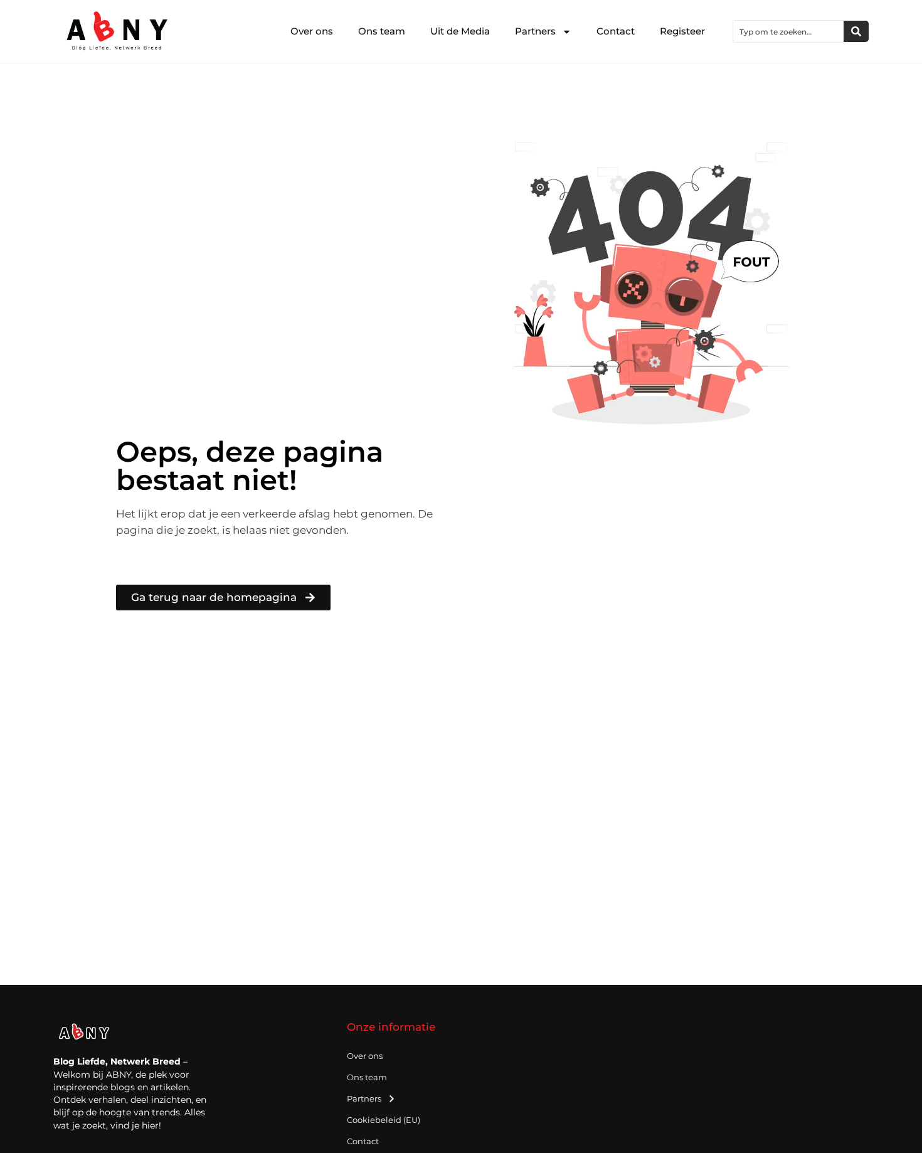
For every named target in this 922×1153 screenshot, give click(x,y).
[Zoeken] (856, 31)
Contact (615, 31)
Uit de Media (460, 31)
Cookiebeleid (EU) (383, 1120)
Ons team (381, 31)
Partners (535, 31)
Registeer (682, 31)
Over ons (311, 31)
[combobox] (788, 31)
